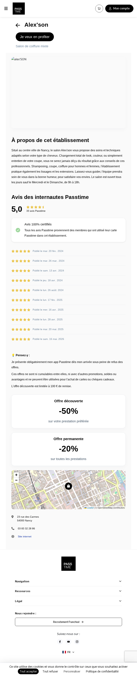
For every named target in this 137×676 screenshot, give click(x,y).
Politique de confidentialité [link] (102, 671)
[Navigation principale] (7, 8)
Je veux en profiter (35, 37)
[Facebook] (60, 642)
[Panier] (99, 8)
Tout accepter (28, 671)
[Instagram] (77, 642)
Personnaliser (72, 671)
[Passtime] (19, 8)
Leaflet (90, 507)
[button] (68, 486)
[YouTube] (68, 642)
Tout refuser (50, 671)
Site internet (24, 536)
